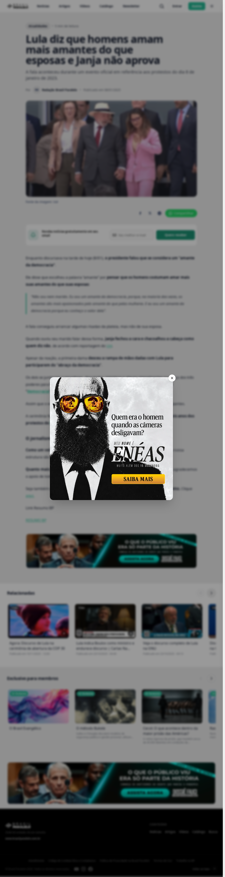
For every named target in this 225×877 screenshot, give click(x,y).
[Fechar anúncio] (172, 378)
